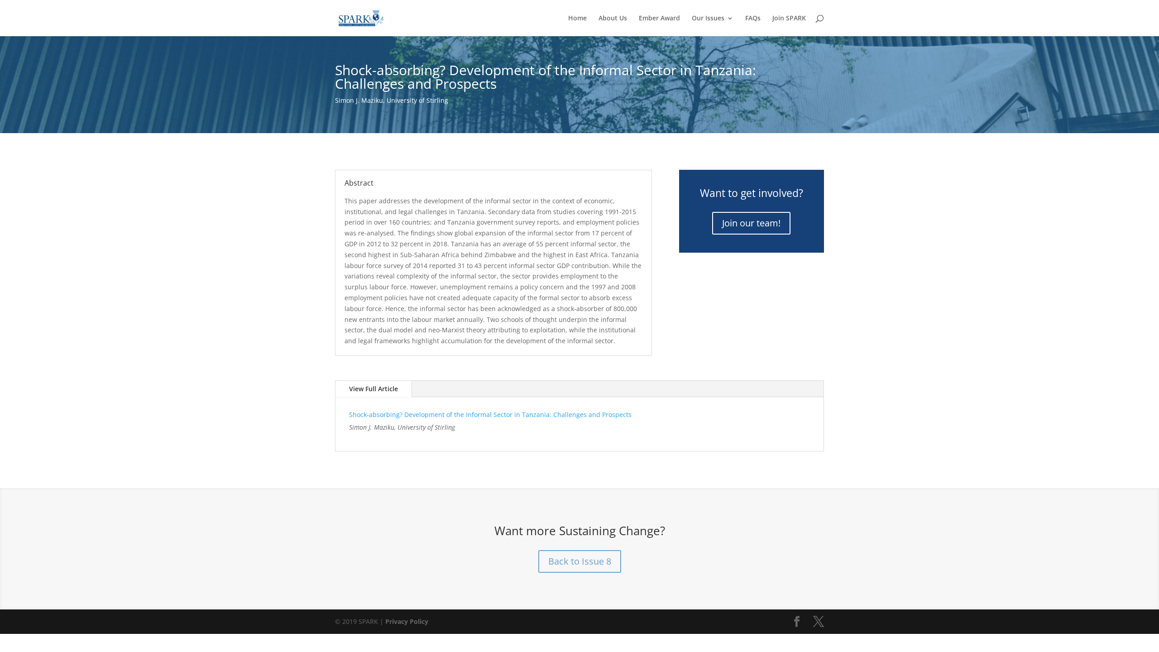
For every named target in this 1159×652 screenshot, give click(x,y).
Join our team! (751, 223)
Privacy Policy (406, 621)
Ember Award (659, 18)
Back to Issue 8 (579, 561)
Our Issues (708, 18)
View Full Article (373, 388)
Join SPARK (789, 18)
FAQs (753, 18)
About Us (613, 18)
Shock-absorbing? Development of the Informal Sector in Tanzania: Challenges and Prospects (490, 414)
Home (577, 18)
